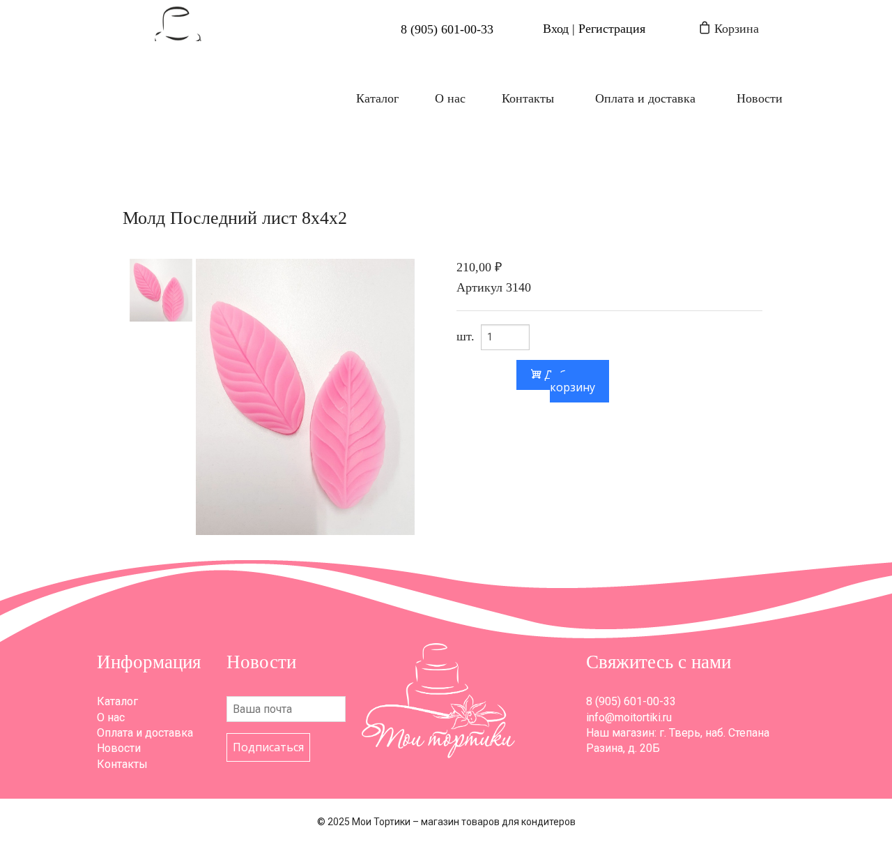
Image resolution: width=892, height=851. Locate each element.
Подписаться (268, 747)
